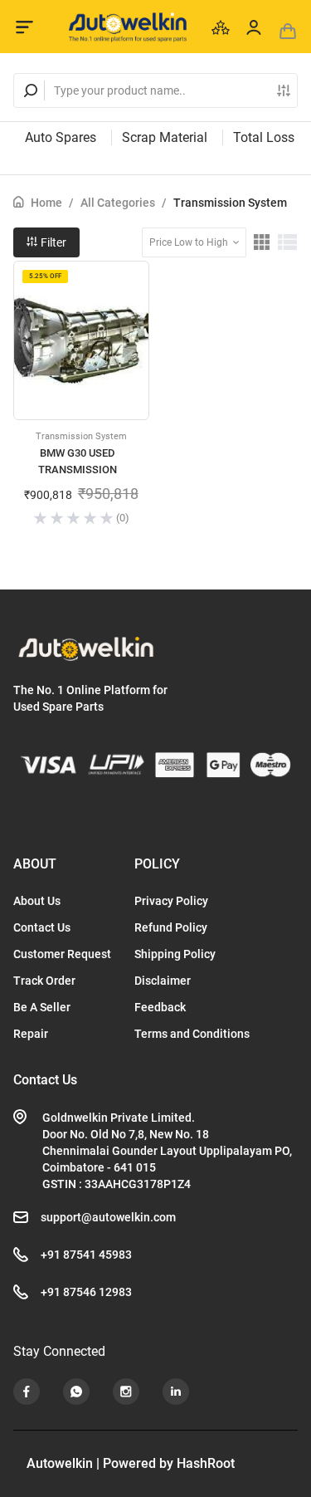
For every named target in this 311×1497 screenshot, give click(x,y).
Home (46, 202)
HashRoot (206, 1463)
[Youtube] (26, 1391)
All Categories (117, 202)
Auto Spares (60, 137)
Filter (52, 242)
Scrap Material (164, 137)
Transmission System (230, 202)
